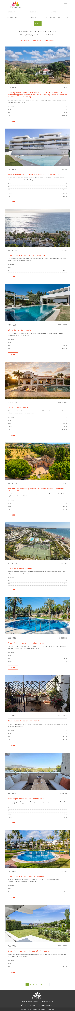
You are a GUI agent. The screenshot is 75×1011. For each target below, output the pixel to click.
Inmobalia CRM (50, 1009)
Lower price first (37, 40)
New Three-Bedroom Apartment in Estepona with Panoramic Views (34, 174)
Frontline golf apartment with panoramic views (26, 798)
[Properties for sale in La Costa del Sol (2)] (44, 984)
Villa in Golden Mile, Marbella (19, 330)
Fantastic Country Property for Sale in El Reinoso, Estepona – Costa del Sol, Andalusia (36, 489)
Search (37, 23)
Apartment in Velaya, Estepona (20, 568)
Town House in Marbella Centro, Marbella (24, 721)
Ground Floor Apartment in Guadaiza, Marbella (26, 876)
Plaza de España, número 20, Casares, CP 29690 (37, 1002)
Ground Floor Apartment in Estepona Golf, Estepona (28, 951)
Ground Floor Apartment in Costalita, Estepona (26, 255)
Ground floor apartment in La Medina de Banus (26, 643)
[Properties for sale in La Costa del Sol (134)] (47, 984)
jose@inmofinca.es (47, 1005)
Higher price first (49, 40)
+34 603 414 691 (30, 1005)
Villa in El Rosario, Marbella (18, 408)
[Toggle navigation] (66, 5)
